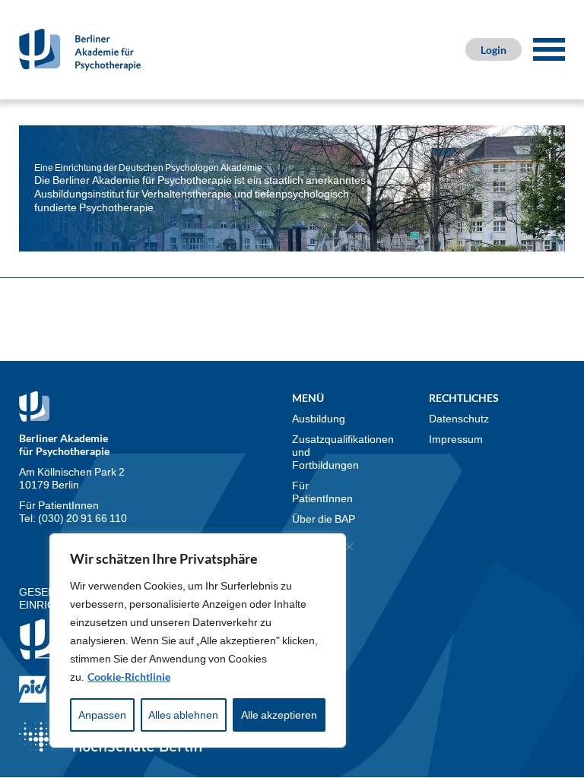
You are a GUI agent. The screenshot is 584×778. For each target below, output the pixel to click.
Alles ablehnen (183, 714)
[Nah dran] (349, 546)
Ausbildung (318, 418)
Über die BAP (323, 518)
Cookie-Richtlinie (128, 676)
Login (493, 49)
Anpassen (102, 714)
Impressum (456, 438)
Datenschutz (459, 418)
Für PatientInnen (322, 491)
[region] (197, 640)
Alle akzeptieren (279, 714)
